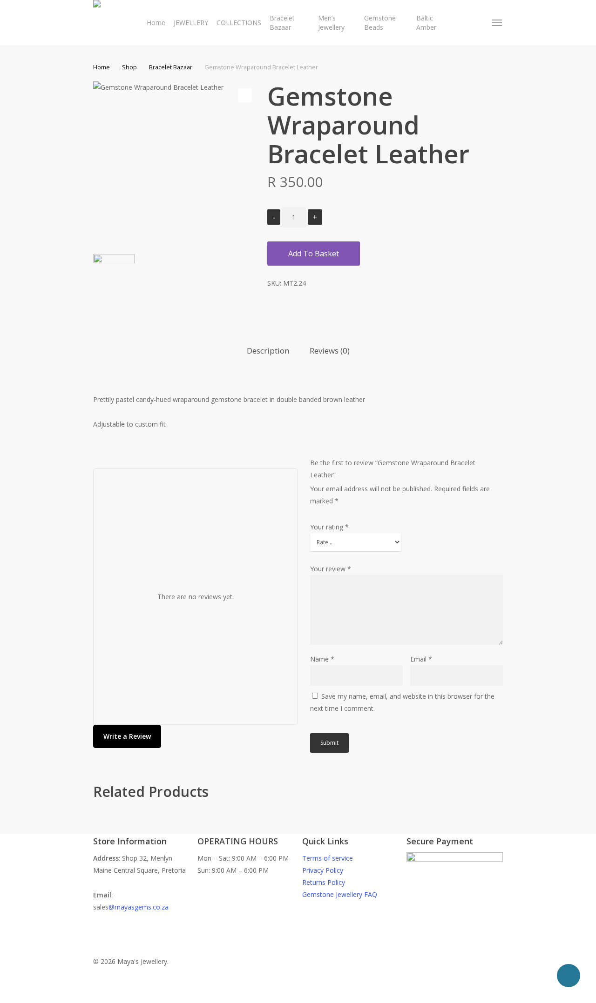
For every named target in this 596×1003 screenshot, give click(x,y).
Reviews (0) (330, 350)
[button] (497, 22)
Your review (330, 568)
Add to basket (313, 253)
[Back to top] (298, 997)
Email (421, 659)
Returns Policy (323, 882)
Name (322, 659)
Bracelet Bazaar (170, 67)
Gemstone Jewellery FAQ (339, 894)
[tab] (267, 351)
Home (101, 67)
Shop (129, 67)
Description (268, 350)
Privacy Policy (322, 870)
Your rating (329, 526)
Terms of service (327, 858)
